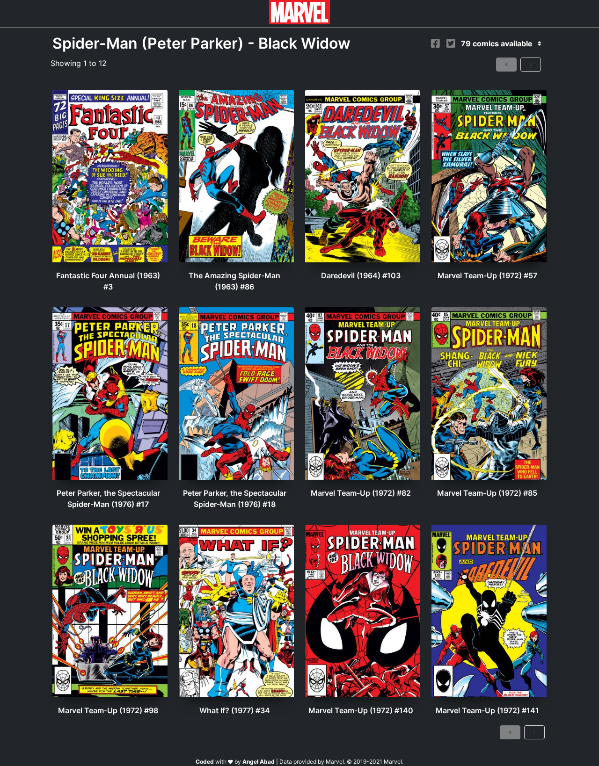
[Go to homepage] (299, 21)
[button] (506, 65)
